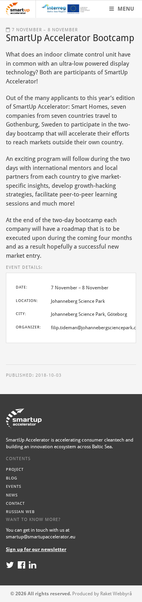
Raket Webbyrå (116, 593)
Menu (125, 9)
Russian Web (20, 512)
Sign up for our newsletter (36, 549)
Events (13, 486)
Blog (11, 478)
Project (15, 469)
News (12, 495)
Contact (15, 503)
